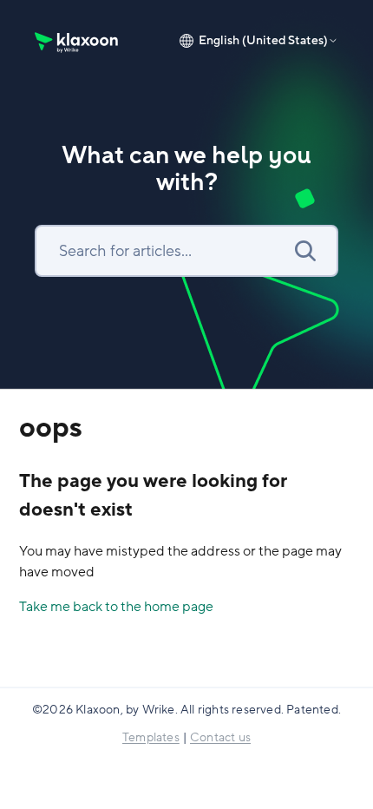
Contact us (220, 737)
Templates (151, 737)
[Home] (77, 40)
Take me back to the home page (116, 606)
